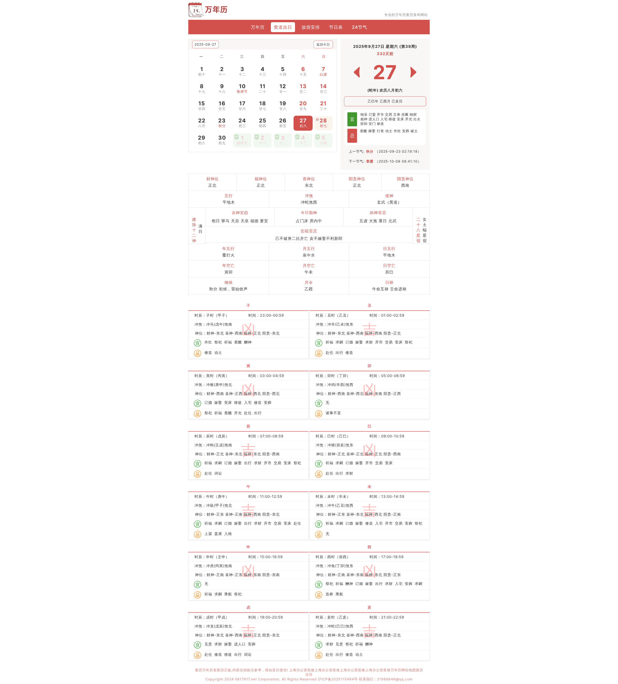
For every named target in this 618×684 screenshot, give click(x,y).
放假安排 (311, 27)
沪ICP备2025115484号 (338, 679)
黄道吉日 (283, 27)
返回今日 (323, 44)
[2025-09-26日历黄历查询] (357, 72)
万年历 (258, 27)
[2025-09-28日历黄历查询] (413, 72)
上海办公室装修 (302, 670)
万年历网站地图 (403, 670)
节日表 (336, 27)
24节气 (359, 27)
